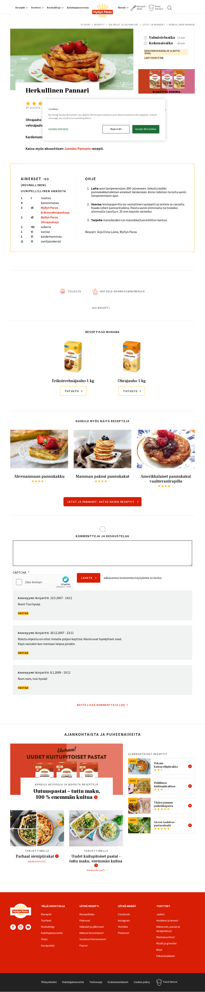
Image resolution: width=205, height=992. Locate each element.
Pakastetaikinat (165, 956)
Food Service (159, 7)
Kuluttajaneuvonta (78, 7)
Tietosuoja (95, 982)
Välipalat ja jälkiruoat (124, 24)
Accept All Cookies (145, 129)
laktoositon (154, 57)
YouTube (28, 927)
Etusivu (85, 24)
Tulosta (74, 291)
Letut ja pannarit (154, 24)
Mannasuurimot (165, 937)
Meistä (122, 7)
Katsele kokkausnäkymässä (122, 291)
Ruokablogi (54, 7)
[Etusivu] (102, 11)
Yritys (44, 939)
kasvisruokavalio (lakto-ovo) (163, 52)
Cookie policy (142, 982)
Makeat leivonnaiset (91, 933)
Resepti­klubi (141, 7)
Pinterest (123, 933)
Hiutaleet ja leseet (167, 920)
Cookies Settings (58, 128)
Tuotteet (36, 7)
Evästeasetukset (118, 982)
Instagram (20, 927)
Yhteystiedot (49, 982)
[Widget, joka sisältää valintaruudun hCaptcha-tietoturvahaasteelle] (43, 582)
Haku (170, 8)
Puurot (83, 945)
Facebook (13, 927)
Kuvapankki (48, 945)
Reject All (116, 129)
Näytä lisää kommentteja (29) (101, 705)
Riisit (159, 950)
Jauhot (160, 914)
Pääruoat (84, 920)
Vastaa (23, 613)
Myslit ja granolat (166, 943)
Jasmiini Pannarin (77, 148)
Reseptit (20, 7)
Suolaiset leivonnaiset (92, 939)
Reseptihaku (86, 914)
